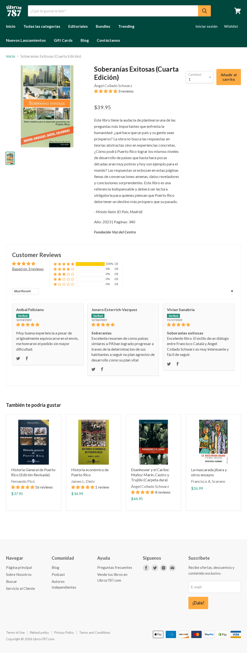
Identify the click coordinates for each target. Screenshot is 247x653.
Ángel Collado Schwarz (113, 85)
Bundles (103, 26)
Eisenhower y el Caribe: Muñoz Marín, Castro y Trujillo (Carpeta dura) (150, 474)
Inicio (10, 26)
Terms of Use (15, 632)
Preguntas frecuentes (114, 567)
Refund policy (39, 632)
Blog (85, 40)
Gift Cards (63, 40)
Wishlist (231, 26)
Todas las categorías (41, 26)
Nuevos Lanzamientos (26, 40)
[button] (106, 91)
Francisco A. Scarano (208, 481)
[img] (48, 324)
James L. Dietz (83, 481)
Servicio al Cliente (20, 588)
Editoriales (78, 26)
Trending (126, 26)
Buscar (11, 581)
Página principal (19, 567)
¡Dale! (198, 602)
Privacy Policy (64, 632)
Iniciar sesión (207, 26)
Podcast (58, 574)
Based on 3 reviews (28, 268)
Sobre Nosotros (19, 574)
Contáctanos (108, 40)
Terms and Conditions (94, 632)
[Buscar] (204, 10)
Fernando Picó (23, 481)
